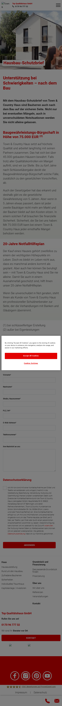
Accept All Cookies (31, 356)
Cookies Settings (31, 363)
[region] (31, 353)
